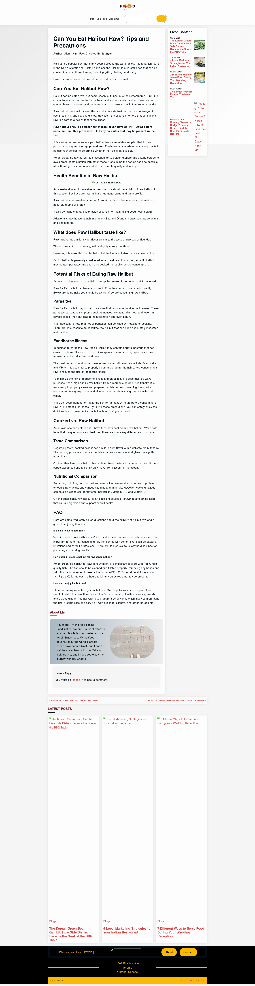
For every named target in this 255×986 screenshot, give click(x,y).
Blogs (52, 921)
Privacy (184, 980)
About (169, 952)
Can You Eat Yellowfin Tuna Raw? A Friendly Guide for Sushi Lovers (175, 700)
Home (91, 18)
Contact (188, 952)
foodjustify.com (63, 980)
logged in (77, 680)
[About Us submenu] (120, 18)
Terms (191, 980)
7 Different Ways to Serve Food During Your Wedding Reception (181, 79)
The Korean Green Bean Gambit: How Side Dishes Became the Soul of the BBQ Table (181, 46)
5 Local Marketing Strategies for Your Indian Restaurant (181, 63)
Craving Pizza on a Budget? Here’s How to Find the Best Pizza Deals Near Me (180, 128)
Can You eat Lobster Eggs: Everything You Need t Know (74, 700)
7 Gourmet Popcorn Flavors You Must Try (181, 94)
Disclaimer (200, 980)
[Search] (161, 18)
